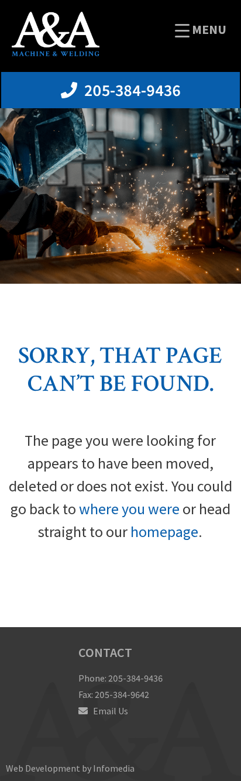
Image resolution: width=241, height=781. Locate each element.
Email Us (109, 711)
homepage (164, 531)
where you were (129, 508)
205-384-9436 (131, 90)
